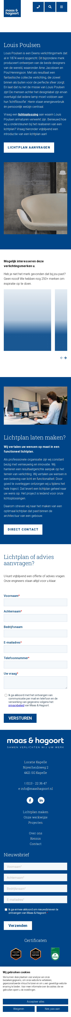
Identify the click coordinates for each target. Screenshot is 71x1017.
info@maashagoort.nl (35, 789)
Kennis (35, 838)
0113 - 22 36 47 (35, 783)
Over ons (35, 833)
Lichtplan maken (35, 812)
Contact (35, 844)
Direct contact (23, 529)
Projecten (35, 822)
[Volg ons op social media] (30, 800)
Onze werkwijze (36, 817)
